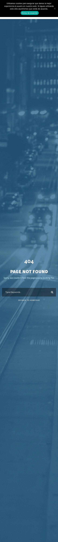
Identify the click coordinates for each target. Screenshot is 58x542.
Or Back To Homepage (29, 300)
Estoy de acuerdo (29, 13)
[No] (54, 8)
